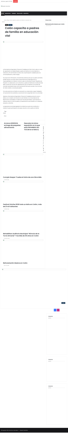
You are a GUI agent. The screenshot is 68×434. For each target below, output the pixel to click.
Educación (20, 13)
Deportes (25, 13)
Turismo (14, 13)
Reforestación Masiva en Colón (54, 24)
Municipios (8, 13)
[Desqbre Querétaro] (5, 6)
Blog (2, 13)
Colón (10, 25)
